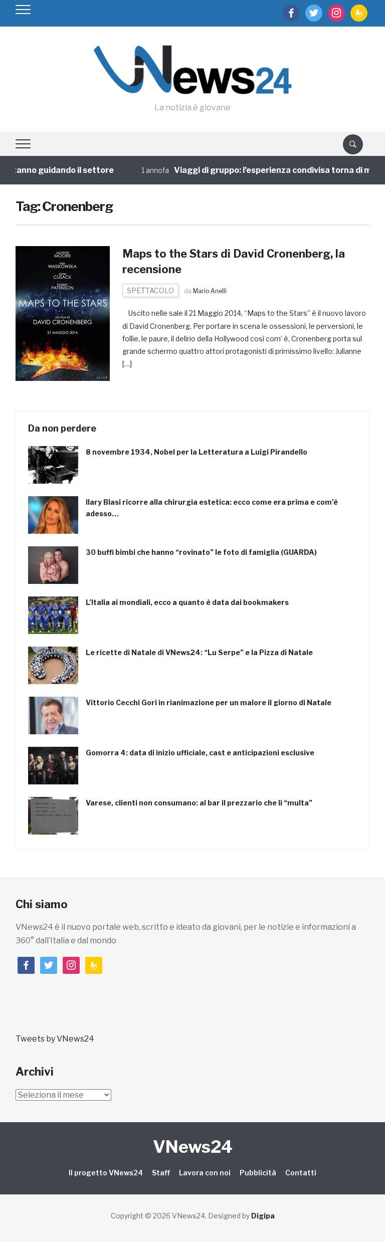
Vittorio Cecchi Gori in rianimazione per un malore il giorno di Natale (208, 702)
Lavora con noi (205, 1172)
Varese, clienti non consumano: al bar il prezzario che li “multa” (199, 802)
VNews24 (193, 1146)
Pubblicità (258, 1172)
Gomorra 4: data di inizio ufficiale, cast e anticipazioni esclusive (200, 752)
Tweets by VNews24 (55, 1039)
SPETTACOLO (150, 290)
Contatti (300, 1172)
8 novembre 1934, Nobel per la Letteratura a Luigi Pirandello (196, 452)
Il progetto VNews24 (106, 1172)
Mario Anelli (210, 291)
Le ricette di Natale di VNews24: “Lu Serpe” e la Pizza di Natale (199, 652)
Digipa (263, 1215)
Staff (161, 1172)
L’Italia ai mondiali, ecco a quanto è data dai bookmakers (187, 602)
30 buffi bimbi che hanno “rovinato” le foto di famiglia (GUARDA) (201, 552)
